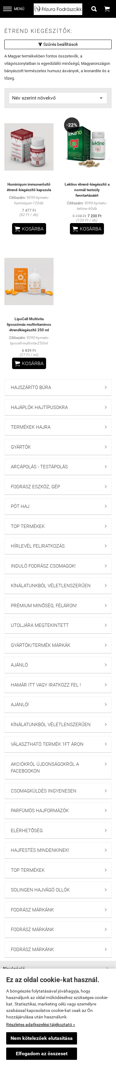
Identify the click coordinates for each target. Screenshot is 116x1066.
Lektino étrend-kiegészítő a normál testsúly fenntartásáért (87, 190)
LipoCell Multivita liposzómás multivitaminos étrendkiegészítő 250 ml (29, 324)
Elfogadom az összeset (41, 1053)
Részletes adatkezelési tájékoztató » (40, 1024)
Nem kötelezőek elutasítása (42, 1038)
